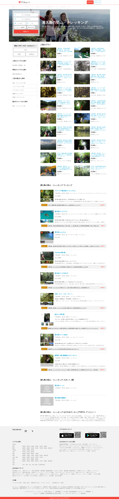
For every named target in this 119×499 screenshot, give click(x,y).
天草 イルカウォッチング (18, 474)
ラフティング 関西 (86, 474)
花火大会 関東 (58, 475)
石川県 (28, 451)
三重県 (36, 453)
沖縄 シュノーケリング (92, 470)
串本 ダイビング (55, 474)
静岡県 (24, 453)
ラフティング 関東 (49, 472)
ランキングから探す (17, 482)
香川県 (28, 459)
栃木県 (24, 448)
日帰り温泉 (85, 444)
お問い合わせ (48, 491)
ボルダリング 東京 (58, 470)
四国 (13, 459)
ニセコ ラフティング (60, 472)
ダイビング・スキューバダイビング (82, 446)
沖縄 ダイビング (26, 470)
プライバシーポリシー (71, 493)
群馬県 (28, 448)
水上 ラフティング (70, 472)
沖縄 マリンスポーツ (17, 475)
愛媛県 (32, 459)
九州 (13, 461)
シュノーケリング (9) (18, 86)
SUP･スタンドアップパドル (66, 446)
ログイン (97, 2)
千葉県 (41, 448)
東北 (13, 446)
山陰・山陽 (15, 457)
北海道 (14, 444)
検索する (26, 31)
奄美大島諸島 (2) (17, 74)
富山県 (24, 451)
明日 (19, 54)
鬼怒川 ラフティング (65, 474)
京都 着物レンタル (16, 470)
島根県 (28, 457)
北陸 (13, 451)
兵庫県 (36, 455)
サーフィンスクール (98, 447)
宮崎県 (45, 461)
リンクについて (29, 491)
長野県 (28, 450)
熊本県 (36, 461)
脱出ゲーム (73, 451)
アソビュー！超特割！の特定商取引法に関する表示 (47, 493)
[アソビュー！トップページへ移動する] (24, 2)
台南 (33, 464)
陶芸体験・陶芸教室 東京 (70, 470)
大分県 (41, 461)
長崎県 (32, 461)
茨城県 (32, 448)
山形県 (41, 446)
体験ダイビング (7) (17, 93)
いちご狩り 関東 (96, 474)
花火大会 (94, 451)
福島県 (45, 446)
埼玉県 (36, 448)
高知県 (36, 459)
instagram (26, 431)
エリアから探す (16, 441)
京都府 (28, 455)
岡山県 (32, 457)
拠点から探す (26, 482)
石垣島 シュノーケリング (37, 472)
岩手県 (28, 446)
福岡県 (24, 461)
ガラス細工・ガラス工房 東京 (30, 475)
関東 (13, 448)
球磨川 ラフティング (76, 474)
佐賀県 (28, 461)
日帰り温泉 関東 (35, 470)
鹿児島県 (50, 461)
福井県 (32, 451)
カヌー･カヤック (93, 444)
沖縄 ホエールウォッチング (32, 474)
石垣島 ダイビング (81, 470)
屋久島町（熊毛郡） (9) (18, 65)
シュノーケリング (96, 446)
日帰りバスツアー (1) (18, 97)
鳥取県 (24, 457)
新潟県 (32, 450)
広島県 (36, 457)
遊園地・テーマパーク (86, 447)
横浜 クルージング (80, 472)
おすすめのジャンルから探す (67, 441)
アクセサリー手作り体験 (65, 447)
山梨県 (24, 450)
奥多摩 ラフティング (45, 474)
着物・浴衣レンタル (64, 451)
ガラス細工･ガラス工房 (75, 444)
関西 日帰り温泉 (26, 472)
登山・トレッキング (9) (18, 83)
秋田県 (36, 446)
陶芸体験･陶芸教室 (64, 444)
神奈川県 (50, 448)
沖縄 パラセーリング (91, 472)
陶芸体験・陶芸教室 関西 (46, 470)
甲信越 (14, 450)
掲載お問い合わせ (35, 482)
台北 (23, 464)
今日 (25, 50)
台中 (30, 464)
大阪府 (32, 455)
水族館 (88, 451)
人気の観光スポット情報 (57, 482)
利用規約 (88, 491)
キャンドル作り (63, 449)
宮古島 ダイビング (43, 475)
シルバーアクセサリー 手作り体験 (76, 449)
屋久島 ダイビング (16, 472)
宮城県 (32, 446)
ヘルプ (39, 491)
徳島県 (24, 459)
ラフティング (96, 449)
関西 (13, 455)
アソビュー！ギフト (45, 482)
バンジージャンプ (81, 451)
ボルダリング (89, 449)
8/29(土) (31, 54)
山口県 (41, 457)
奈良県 (41, 455)
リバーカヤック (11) (18, 90)
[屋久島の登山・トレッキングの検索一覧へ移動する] (59, 25)
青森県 (24, 446)
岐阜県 (28, 453)
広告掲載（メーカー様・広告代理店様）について (68, 491)
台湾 (13, 464)
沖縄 (13, 462)
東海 (13, 453)
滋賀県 (24, 455)
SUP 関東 (51, 475)
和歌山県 (46, 455)
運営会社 (83, 493)
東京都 (45, 448)
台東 (27, 464)
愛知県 (32, 453)
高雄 (36, 464)
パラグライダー (76, 447)
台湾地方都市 (42, 464)
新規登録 (90, 2)
